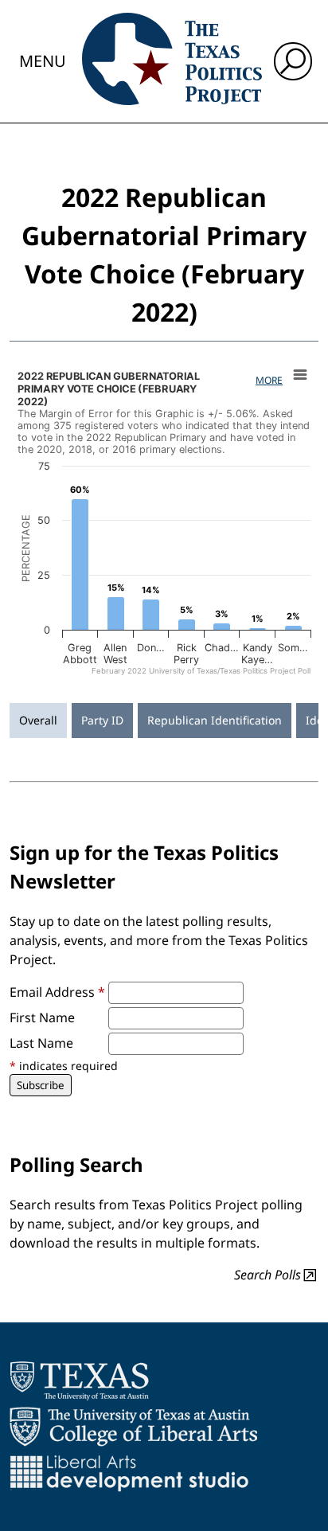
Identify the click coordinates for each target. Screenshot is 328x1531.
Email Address (57, 992)
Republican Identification (214, 720)
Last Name (41, 1043)
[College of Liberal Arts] (133, 1427)
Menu (42, 61)
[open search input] (293, 61)
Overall (38, 720)
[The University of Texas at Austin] (79, 1380)
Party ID (102, 720)
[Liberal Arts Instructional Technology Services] (129, 1473)
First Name (42, 1017)
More (269, 380)
